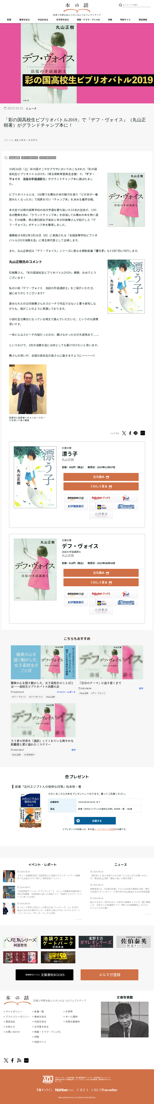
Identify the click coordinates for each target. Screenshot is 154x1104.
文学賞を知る (62, 19)
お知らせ (10, 1026)
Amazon (76, 498)
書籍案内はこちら (45, 975)
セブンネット (126, 498)
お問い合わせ (13, 1031)
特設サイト (125, 19)
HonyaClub (126, 506)
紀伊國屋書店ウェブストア (76, 506)
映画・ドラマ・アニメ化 (88, 19)
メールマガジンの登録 (104, 829)
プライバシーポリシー (18, 1016)
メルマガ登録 (109, 974)
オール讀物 (71, 1016)
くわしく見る (98, 486)
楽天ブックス (101, 498)
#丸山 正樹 (50, 697)
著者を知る (24, 19)
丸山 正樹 (14, 157)
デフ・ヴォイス (29, 157)
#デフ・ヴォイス (19, 697)
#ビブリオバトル (36, 697)
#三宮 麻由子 (29, 755)
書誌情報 (143, 19)
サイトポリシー (14, 1011)
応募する (88, 820)
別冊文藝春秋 (72, 1021)
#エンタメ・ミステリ (26, 140)
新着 (9, 19)
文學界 (69, 1011)
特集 (110, 19)
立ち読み (99, 477)
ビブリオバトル (47, 157)
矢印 (78, 919)
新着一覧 (39, 1011)
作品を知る (43, 19)
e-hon (101, 506)
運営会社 (10, 1021)
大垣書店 (101, 514)
